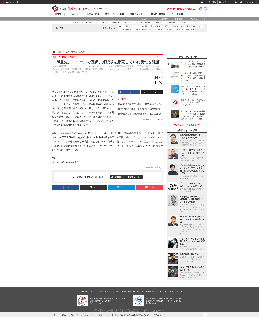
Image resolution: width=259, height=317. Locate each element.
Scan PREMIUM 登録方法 (181, 8)
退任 (188, 26)
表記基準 (172, 22)
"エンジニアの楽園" (140, 26)
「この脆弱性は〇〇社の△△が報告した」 (135, 29)
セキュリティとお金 (196, 19)
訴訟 (166, 26)
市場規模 (178, 19)
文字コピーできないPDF (184, 29)
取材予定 (159, 22)
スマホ (184, 22)
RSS (105, 22)
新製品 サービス (148, 19)
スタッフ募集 (177, 291)
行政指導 (174, 26)
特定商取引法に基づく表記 (131, 291)
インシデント (74, 14)
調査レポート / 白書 (114, 14)
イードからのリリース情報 (164, 291)
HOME (58, 14)
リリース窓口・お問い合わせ (84, 291)
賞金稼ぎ (158, 26)
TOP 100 (87, 22)
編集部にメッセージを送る (154, 119)
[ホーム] (53, 52)
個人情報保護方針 (148, 291)
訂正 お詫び (129, 22)
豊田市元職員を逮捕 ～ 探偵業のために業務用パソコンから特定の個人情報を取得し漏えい (156, 108)
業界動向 (165, 19)
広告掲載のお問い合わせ (104, 291)
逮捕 (201, 26)
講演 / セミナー (137, 14)
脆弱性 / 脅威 (93, 14)
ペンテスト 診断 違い (163, 29)
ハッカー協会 (124, 26)
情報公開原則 (145, 22)
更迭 (182, 26)
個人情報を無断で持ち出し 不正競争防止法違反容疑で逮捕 (143, 103)
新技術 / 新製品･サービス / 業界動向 (168, 14)
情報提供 (115, 22)
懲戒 (194, 26)
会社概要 (117, 291)
